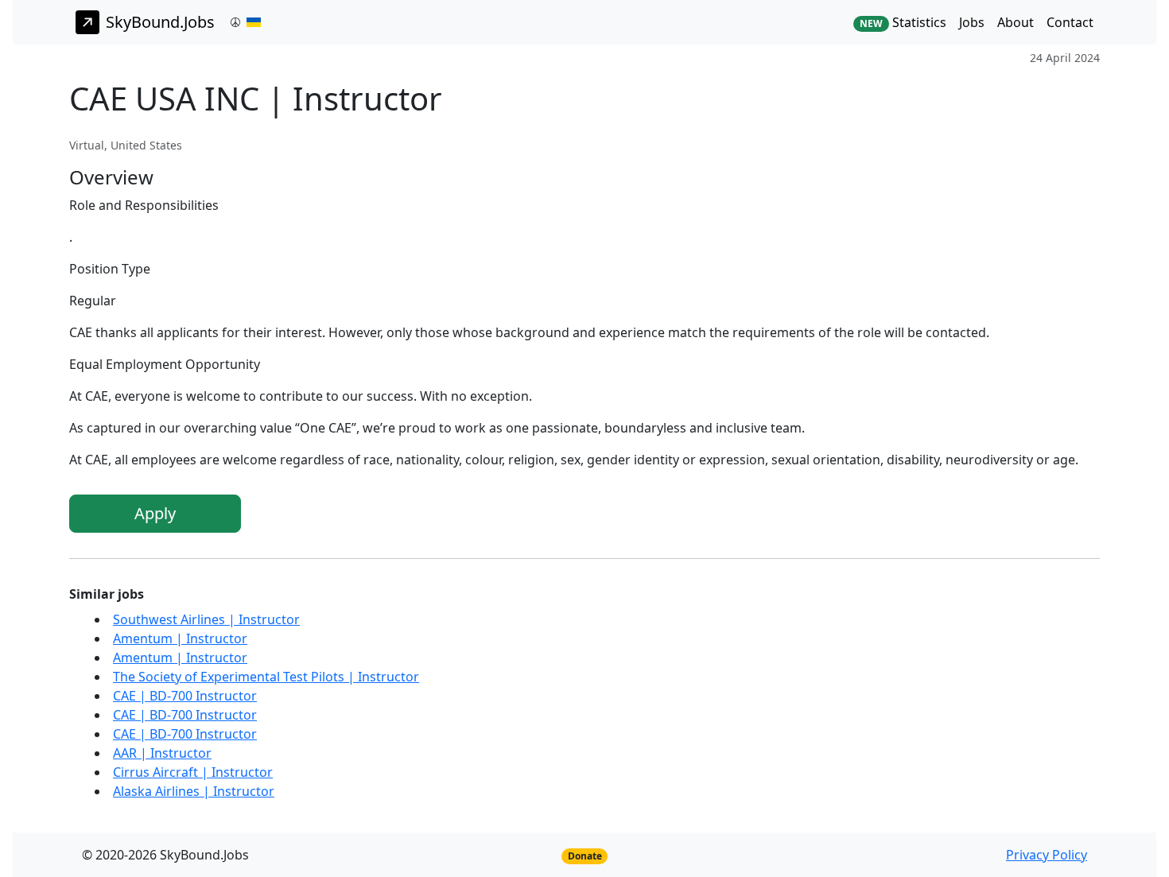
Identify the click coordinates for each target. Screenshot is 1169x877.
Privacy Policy (1046, 854)
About (1015, 22)
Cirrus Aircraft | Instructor (193, 772)
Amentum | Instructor (180, 638)
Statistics (903, 22)
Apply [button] (155, 513)
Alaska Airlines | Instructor (193, 791)
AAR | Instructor (162, 753)
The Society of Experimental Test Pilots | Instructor (266, 676)
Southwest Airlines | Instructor (206, 619)
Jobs (972, 22)
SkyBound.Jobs (160, 22)
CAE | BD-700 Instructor (185, 695)
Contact (1070, 22)
